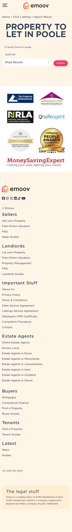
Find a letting (21, 16)
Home (6, 16)
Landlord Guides (13, 274)
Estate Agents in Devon (17, 380)
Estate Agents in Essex (17, 353)
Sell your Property (13, 220)
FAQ (5, 231)
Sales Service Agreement (18, 305)
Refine (60, 63)
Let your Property (13, 252)
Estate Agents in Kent (16, 369)
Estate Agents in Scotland (19, 375)
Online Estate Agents (16, 342)
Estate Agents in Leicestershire (22, 364)
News (5, 449)
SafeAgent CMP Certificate (19, 316)
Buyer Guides (10, 413)
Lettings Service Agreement (20, 310)
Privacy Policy (11, 294)
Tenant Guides (11, 434)
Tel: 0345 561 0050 (12, 470)
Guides (6, 455)
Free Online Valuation (16, 226)
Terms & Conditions (14, 300)
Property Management (16, 263)
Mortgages (9, 397)
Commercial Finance (15, 402)
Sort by (10, 54)
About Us (8, 289)
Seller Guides (10, 236)
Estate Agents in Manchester (21, 358)
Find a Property (12, 408)
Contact (7, 327)
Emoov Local (10, 348)
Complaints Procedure (16, 321)
